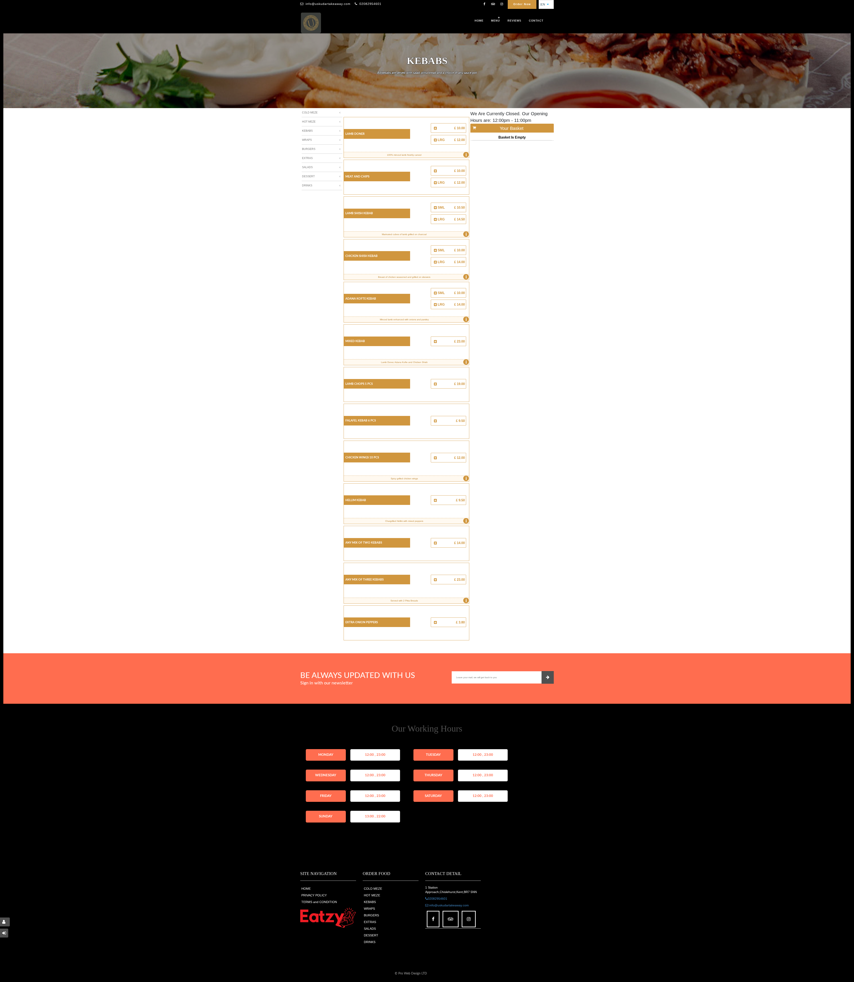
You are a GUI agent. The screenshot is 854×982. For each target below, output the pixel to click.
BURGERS (371, 915)
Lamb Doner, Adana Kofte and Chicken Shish (424, 362)
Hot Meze (309, 121)
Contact (536, 20)
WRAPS (369, 908)
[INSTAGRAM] (501, 4)
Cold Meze (310, 112)
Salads (307, 167)
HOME (306, 888)
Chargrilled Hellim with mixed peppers (426, 521)
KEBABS (370, 902)
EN (544, 4)
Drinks (307, 185)
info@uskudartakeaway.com (328, 4)
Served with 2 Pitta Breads (429, 600)
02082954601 (370, 4)
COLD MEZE (373, 888)
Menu (495, 20)
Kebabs (307, 130)
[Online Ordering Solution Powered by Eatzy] (328, 917)
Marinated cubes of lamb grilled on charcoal (424, 234)
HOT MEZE (372, 895)
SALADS (370, 928)
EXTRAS (370, 922)
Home (479, 20)
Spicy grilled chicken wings (429, 478)
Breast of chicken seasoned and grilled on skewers (422, 277)
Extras (307, 158)
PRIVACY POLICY (314, 895)
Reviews (514, 20)
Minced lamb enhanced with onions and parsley (423, 319)
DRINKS (369, 942)
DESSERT (371, 935)
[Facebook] (484, 4)
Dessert (308, 176)
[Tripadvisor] (493, 4)
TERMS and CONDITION (319, 902)
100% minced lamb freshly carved (427, 155)
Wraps (307, 139)
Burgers (308, 149)
